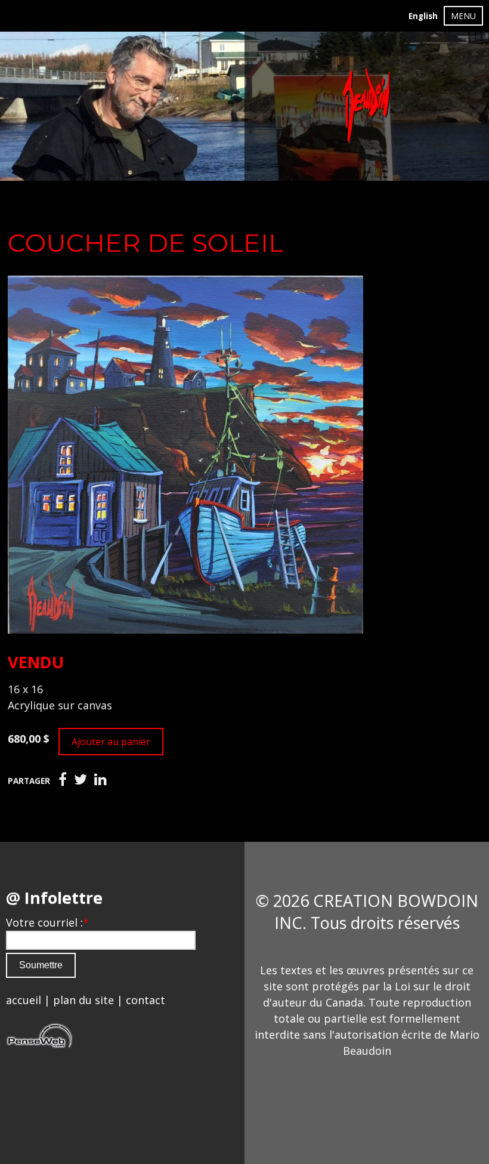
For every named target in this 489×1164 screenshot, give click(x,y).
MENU (463, 15)
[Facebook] (62, 780)
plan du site (83, 1000)
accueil (23, 1000)
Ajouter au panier (111, 741)
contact (145, 1000)
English (423, 16)
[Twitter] (80, 780)
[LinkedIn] (100, 780)
